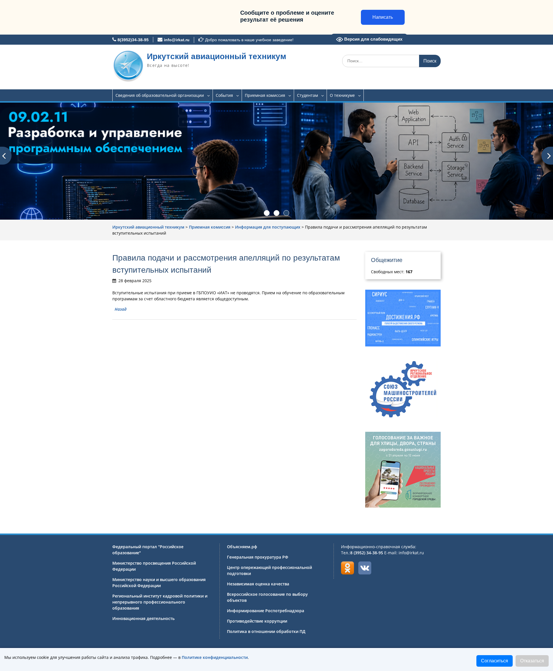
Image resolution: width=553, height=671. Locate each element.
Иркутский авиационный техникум (216, 56)
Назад (120, 309)
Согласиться (494, 660)
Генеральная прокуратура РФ (257, 557)
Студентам (307, 95)
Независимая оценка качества (258, 584)
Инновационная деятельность (143, 618)
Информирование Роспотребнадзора (265, 610)
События (224, 95)
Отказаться (532, 660)
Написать (382, 17)
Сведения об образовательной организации (159, 95)
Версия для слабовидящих (372, 39)
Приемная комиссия (265, 95)
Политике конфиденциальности (215, 657)
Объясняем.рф (242, 546)
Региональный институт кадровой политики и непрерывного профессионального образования (159, 602)
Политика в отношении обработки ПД (266, 631)
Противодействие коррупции (257, 621)
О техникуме (342, 95)
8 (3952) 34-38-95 (366, 552)
